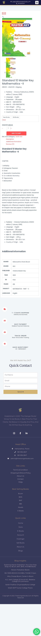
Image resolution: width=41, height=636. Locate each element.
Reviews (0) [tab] (10, 144)
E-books (20, 531)
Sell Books (20, 543)
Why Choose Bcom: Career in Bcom (20, 576)
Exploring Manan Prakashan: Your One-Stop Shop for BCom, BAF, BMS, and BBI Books (20, 565)
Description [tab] (10, 139)
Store (21, 527)
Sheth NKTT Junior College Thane (20, 588)
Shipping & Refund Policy (21, 473)
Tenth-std (18, 137)
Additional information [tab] (13, 142)
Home (20, 523)
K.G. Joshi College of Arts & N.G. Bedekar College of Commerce (20, 580)
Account (20, 535)
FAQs (21, 482)
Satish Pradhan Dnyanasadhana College (20, 585)
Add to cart (16, 133)
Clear (4, 120)
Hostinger (20, 539)
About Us (20, 476)
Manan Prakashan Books (20, 570)
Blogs (20, 551)
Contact (20, 479)
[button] (37, 2)
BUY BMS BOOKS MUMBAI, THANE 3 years (20, 573)
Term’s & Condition (20, 470)
